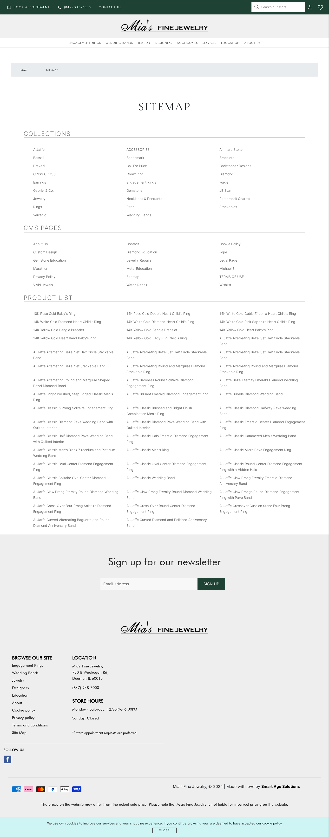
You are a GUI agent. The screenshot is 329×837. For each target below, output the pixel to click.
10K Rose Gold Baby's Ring (54, 313)
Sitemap (132, 277)
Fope (223, 252)
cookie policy (272, 823)
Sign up (211, 583)
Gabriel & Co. (43, 190)
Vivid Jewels (43, 285)
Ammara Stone (231, 149)
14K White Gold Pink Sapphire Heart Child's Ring (257, 322)
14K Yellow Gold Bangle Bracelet (58, 330)
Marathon (40, 268)
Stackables (228, 207)
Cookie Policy (230, 244)
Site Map (19, 732)
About (17, 702)
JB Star (225, 190)
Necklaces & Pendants (144, 199)
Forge (223, 182)
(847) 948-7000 (85, 687)
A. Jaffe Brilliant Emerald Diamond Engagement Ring (167, 394)
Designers (163, 43)
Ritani (130, 207)
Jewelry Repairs (138, 260)
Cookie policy (23, 710)
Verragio (39, 215)
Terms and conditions (30, 725)
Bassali (38, 158)
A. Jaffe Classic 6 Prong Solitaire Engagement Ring (73, 408)
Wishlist (225, 285)
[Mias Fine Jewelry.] (164, 26)
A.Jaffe (39, 149)
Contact (132, 244)
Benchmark (135, 158)
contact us (110, 7)
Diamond (226, 174)
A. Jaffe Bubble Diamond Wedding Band (251, 394)
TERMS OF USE (231, 277)
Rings (37, 207)
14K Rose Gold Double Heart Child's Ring (158, 313)
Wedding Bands (119, 43)
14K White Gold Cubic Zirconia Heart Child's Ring (257, 313)
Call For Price (136, 166)
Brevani (39, 166)
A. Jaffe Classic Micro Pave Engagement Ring (255, 450)
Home (23, 70)
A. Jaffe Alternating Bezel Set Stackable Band (69, 366)
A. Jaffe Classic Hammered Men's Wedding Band (257, 436)
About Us (252, 43)
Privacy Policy (44, 277)
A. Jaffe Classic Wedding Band (150, 478)
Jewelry (144, 43)
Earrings (39, 182)
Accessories (187, 43)
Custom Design (45, 252)
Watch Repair (136, 285)
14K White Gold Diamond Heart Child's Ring (67, 322)
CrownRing (135, 174)
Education (230, 43)
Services (209, 43)
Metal (139, 268)
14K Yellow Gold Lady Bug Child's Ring (156, 338)
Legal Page (228, 260)
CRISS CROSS (44, 174)
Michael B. (227, 268)
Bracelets (226, 158)
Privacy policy (23, 717)
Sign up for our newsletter (164, 562)
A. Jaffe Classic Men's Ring (147, 450)
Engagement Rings (85, 43)
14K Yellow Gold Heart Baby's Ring (246, 330)
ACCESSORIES (138, 149)
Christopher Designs (235, 166)
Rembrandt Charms (234, 199)
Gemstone (134, 190)
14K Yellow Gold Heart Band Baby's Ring (65, 338)
